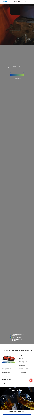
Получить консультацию (22, 372)
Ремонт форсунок (21, 355)
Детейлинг (3, 382)
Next (30, 398)
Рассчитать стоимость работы (23, 368)
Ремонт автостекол (22, 365)
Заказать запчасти (21, 369)
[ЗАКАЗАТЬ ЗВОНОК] (30, 380)
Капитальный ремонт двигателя (23, 352)
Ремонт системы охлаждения (23, 359)
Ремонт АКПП (4, 375)
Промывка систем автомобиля (6, 368)
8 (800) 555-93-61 (17, 1)
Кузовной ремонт (4, 383)
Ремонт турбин (21, 358)
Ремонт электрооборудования (6, 379)
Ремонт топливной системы (23, 361)
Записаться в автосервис (8, 362)
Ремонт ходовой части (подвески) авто (7, 376)
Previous (4, 398)
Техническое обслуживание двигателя (24, 362)
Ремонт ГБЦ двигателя (5, 369)
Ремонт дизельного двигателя (23, 354)
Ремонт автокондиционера (6, 372)
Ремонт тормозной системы (6, 380)
